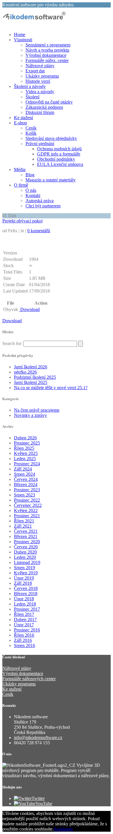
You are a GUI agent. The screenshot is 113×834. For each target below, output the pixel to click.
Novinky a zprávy (30, 415)
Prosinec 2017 (27, 609)
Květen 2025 (26, 453)
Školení (32, 96)
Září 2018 (23, 583)
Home (19, 34)
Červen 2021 (26, 531)
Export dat (35, 70)
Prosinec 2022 (27, 500)
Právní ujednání (39, 143)
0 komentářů (38, 230)
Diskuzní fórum (39, 112)
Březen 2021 (25, 536)
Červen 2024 (26, 479)
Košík (31, 133)
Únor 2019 (24, 578)
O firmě (21, 185)
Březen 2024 (25, 484)
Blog (29, 174)
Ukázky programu (42, 76)
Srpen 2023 (24, 494)
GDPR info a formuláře (58, 153)
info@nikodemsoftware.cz (38, 737)
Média (19, 169)
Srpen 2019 (24, 567)
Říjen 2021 (24, 520)
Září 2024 (23, 468)
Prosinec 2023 (27, 489)
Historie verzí (37, 81)
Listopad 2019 (27, 562)
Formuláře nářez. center (47, 60)
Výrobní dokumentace (45, 55)
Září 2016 (23, 640)
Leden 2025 (25, 458)
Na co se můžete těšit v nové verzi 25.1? (51, 387)
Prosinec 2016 (27, 629)
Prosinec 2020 (27, 541)
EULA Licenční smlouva (60, 164)
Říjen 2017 (24, 614)
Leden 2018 (25, 603)
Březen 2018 (25, 593)
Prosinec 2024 (27, 463)
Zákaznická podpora (44, 107)
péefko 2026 (25, 372)
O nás (30, 190)
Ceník (31, 127)
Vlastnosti (23, 39)
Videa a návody (39, 91)
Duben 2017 (25, 619)
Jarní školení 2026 (30, 366)
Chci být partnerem (43, 205)
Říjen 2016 (24, 635)
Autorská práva (39, 200)
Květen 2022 (26, 510)
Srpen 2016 (24, 645)
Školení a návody (30, 86)
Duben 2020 (25, 552)
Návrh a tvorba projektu (47, 50)
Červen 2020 (26, 546)
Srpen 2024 (24, 474)
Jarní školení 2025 (30, 382)
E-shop (20, 122)
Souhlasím (63, 828)
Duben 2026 (25, 437)
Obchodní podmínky (56, 159)
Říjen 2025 (24, 448)
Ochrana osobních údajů (59, 148)
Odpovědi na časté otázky (49, 102)
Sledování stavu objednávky (51, 138)
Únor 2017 (24, 624)
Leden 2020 (25, 557)
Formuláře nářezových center (29, 678)
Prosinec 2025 (27, 443)
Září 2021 (23, 526)
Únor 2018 (24, 598)
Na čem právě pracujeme (36, 410)
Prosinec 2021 (27, 515)
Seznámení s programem (47, 44)
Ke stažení (23, 117)
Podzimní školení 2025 (35, 377)
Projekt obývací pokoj (22, 220)
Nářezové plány (39, 65)
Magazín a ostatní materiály (50, 179)
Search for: (12, 343)
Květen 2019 (26, 572)
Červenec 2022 (28, 505)
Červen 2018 (26, 588)
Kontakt (32, 195)
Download (29, 309)
